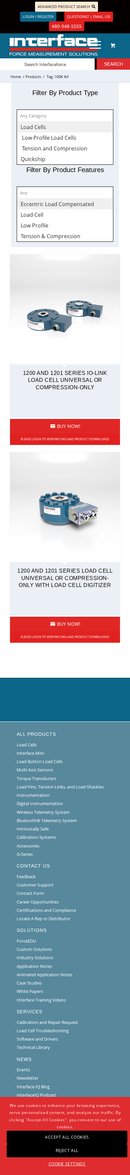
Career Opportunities (38, 902)
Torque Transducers (36, 778)
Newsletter (27, 1078)
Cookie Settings (67, 1164)
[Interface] (54, 45)
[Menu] (92, 45)
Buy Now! (68, 426)
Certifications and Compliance (46, 910)
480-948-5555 (67, 26)
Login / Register (38, 16)
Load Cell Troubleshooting (43, 1031)
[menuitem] (94, 45)
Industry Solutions (35, 958)
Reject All (67, 1150)
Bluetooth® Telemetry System (47, 820)
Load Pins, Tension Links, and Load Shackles (60, 787)
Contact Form (30, 893)
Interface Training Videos (41, 1000)
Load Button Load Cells (40, 761)
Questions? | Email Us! (88, 16)
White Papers (30, 991)
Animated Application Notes (44, 975)
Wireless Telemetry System (43, 812)
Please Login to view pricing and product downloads (65, 439)
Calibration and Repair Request (47, 1022)
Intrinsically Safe (33, 829)
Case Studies (29, 983)
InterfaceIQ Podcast (36, 1095)
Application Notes (34, 966)
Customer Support (35, 885)
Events (23, 1070)
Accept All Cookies (67, 1137)
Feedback (26, 876)
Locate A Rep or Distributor (43, 919)
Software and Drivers (37, 1039)
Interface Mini (30, 753)
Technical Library (33, 1047)
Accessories (28, 846)
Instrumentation (33, 795)
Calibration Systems (36, 837)
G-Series (25, 854)
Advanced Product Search (64, 6)
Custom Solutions (34, 949)
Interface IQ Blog (33, 1087)
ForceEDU (26, 941)
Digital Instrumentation (40, 803)
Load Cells (27, 745)
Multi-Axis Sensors (35, 770)
